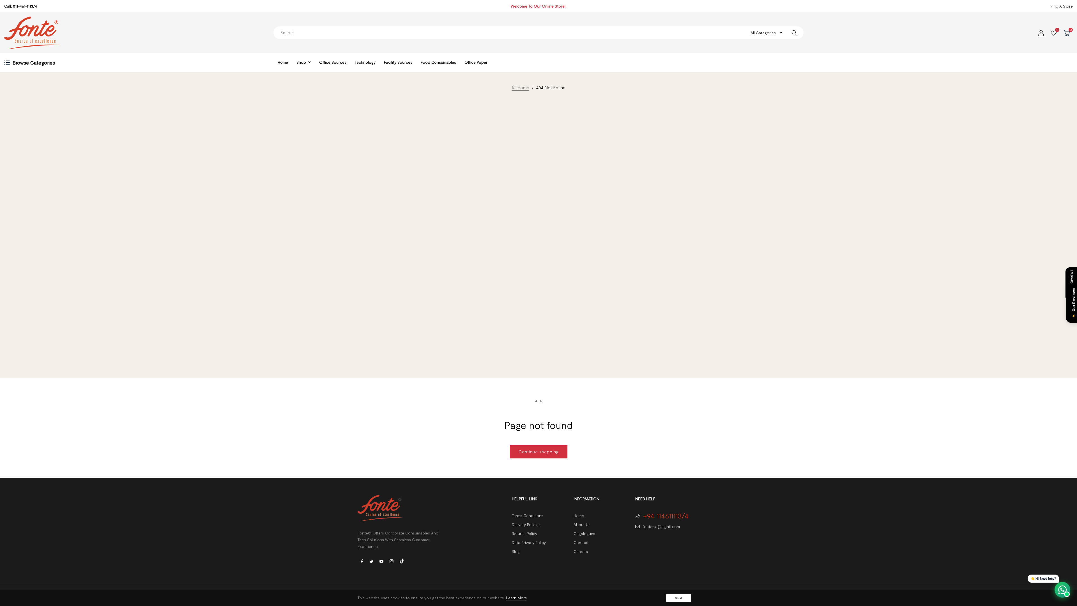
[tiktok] (401, 560)
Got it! (679, 598)
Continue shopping (539, 451)
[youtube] (381, 561)
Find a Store (1062, 6)
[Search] (794, 32)
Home (522, 87)
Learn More (516, 597)
